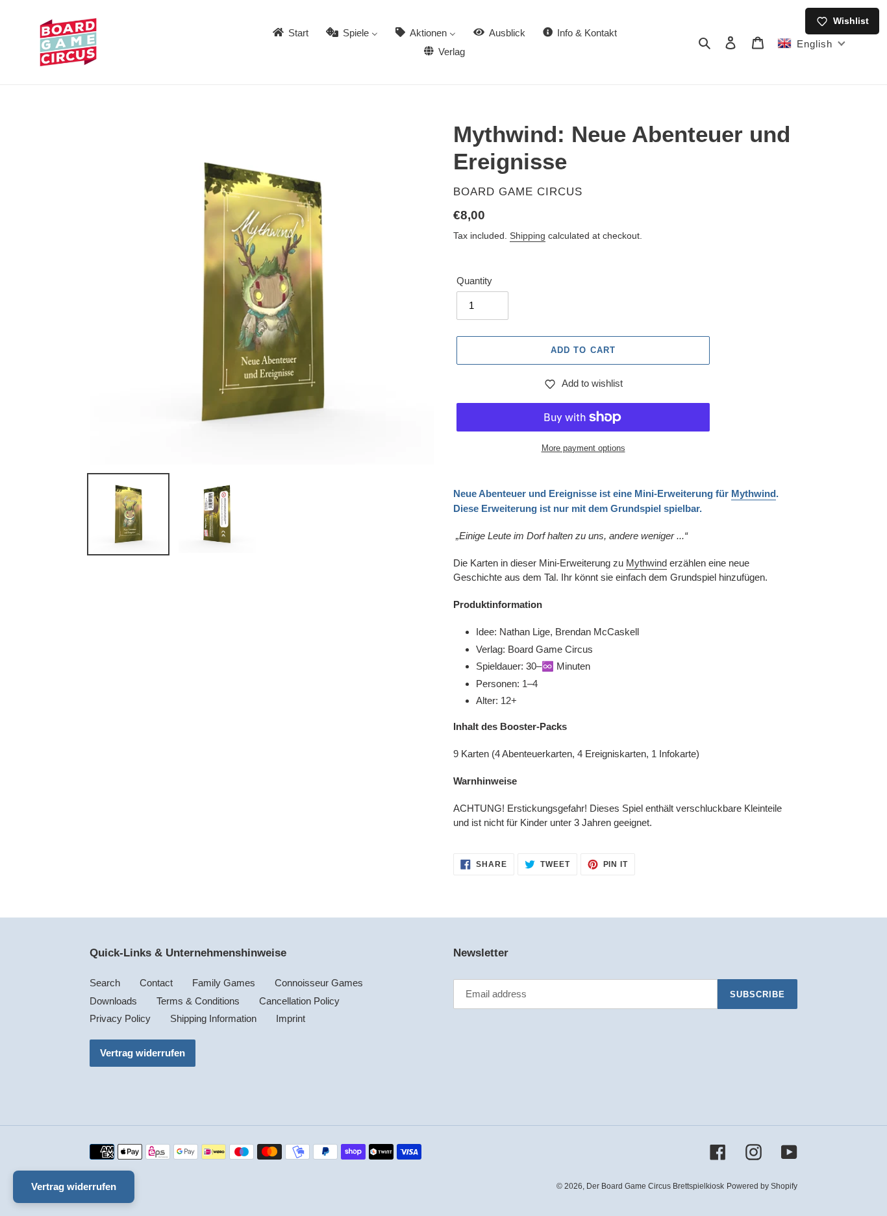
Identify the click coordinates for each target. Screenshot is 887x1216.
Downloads (113, 1000)
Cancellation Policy (299, 1000)
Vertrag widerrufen (142, 1052)
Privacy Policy (120, 1018)
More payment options (583, 448)
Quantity (474, 280)
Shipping (527, 235)
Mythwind (753, 493)
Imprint (290, 1018)
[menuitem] (289, 32)
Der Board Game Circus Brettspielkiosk (655, 1186)
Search (105, 982)
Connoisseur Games (319, 982)
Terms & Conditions (198, 1000)
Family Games (223, 982)
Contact (156, 982)
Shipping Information (213, 1018)
